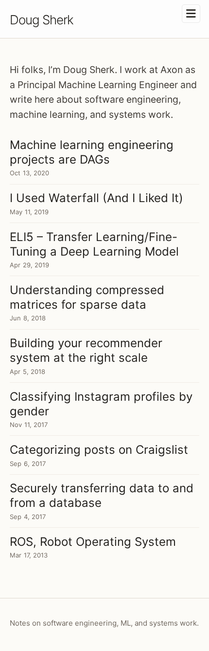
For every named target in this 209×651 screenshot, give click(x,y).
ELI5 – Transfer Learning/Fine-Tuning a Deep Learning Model (94, 244)
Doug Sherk (41, 19)
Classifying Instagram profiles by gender (101, 404)
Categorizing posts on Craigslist (99, 450)
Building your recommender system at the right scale (86, 350)
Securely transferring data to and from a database (101, 495)
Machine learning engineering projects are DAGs (92, 152)
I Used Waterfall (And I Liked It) (96, 198)
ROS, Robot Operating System (93, 542)
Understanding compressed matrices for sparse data (87, 297)
